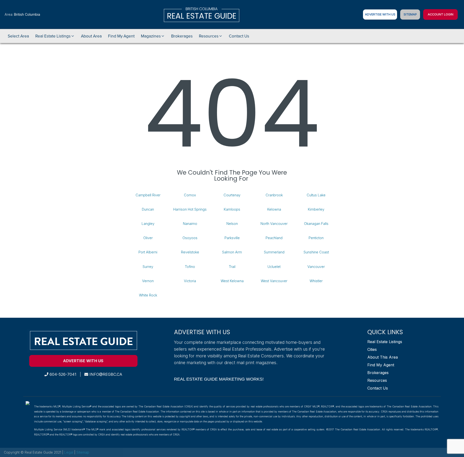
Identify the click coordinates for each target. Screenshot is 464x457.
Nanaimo (190, 223)
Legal (69, 452)
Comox (190, 195)
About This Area (382, 357)
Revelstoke (190, 252)
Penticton (316, 238)
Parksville (232, 238)
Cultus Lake (316, 195)
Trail (232, 267)
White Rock (148, 295)
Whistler (316, 281)
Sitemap (410, 14)
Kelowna (274, 209)
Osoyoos (189, 238)
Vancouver (316, 267)
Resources (377, 380)
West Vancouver (274, 281)
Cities (372, 349)
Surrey (148, 267)
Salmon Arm (232, 252)
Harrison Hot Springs (190, 209)
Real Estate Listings (384, 341)
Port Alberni (147, 252)
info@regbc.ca (105, 374)
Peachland (274, 238)
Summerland (274, 252)
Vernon (148, 281)
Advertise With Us (380, 14)
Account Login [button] (440, 14)
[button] (55, 36)
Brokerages (378, 372)
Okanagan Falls (316, 223)
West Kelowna (232, 281)
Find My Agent (380, 364)
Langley (148, 223)
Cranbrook (274, 195)
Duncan (148, 209)
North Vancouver (274, 223)
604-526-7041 (62, 374)
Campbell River (148, 195)
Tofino (190, 267)
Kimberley (316, 209)
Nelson (232, 223)
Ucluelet (274, 267)
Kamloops (232, 209)
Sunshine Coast (316, 252)
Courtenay (232, 195)
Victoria (190, 281)
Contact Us (377, 388)
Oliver (148, 238)
